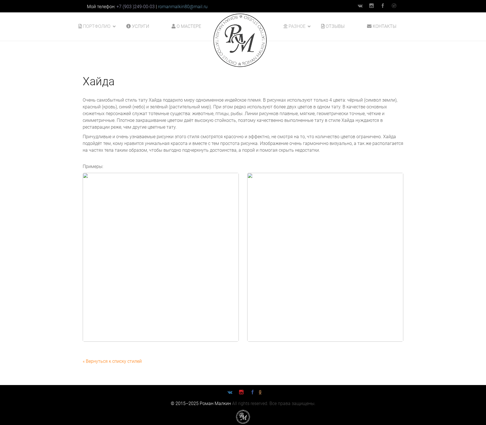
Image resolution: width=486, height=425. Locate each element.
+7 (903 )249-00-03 (135, 6)
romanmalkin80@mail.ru (183, 6)
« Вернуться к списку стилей (112, 361)
